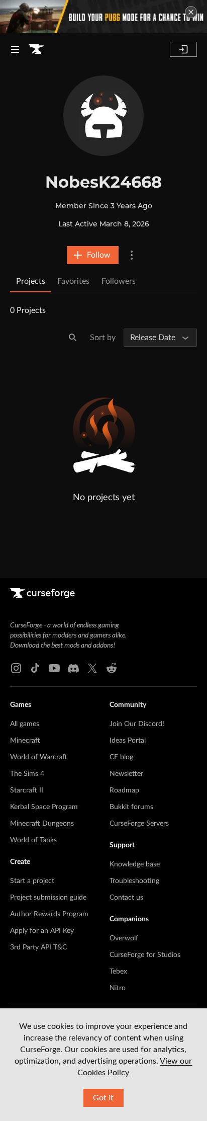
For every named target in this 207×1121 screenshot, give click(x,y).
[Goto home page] (36, 49)
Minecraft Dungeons (42, 823)
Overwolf (124, 938)
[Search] (73, 338)
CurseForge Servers (139, 823)
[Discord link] (73, 668)
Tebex (118, 971)
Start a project (32, 881)
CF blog (121, 757)
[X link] (92, 668)
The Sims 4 (27, 773)
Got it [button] (103, 1098)
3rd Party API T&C (38, 947)
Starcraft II (26, 790)
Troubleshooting (134, 881)
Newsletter (126, 773)
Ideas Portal (128, 740)
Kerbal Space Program (44, 807)
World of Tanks (33, 840)
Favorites (73, 281)
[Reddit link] (112, 668)
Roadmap (124, 790)
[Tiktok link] (35, 668)
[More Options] (132, 255)
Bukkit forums (131, 807)
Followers (118, 281)
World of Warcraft (38, 757)
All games (24, 724)
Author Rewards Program (49, 914)
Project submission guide (48, 897)
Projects (30, 281)
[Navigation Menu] (15, 49)
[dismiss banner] (191, 12)
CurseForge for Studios (145, 954)
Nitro (118, 988)
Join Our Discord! (137, 724)
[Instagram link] (16, 668)
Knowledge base (135, 864)
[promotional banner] (103, 16)
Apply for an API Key (42, 930)
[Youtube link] (54, 668)
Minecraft (25, 740)
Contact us (126, 897)
